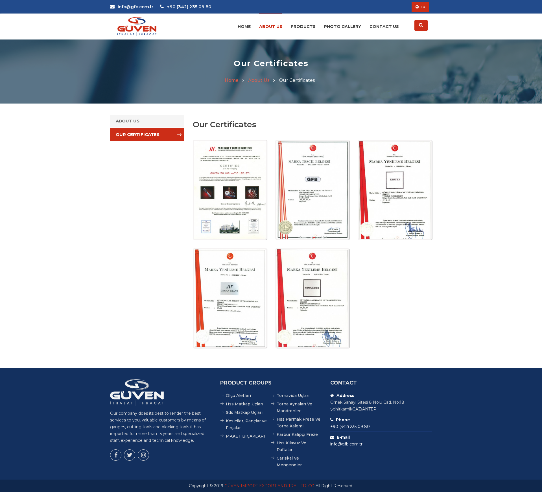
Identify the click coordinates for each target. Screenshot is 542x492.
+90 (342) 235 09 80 (188, 6)
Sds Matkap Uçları (244, 412)
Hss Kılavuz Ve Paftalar (291, 446)
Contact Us (384, 26)
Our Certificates (137, 134)
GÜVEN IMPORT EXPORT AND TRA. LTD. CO (269, 485)
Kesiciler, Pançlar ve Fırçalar (246, 424)
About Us (270, 26)
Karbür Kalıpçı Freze (297, 434)
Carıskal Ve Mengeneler (289, 461)
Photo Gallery (342, 26)
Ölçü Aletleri (238, 395)
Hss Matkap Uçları (244, 404)
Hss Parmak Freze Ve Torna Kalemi (298, 423)
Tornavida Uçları (293, 395)
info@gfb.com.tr (135, 6)
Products (303, 26)
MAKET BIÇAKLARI (245, 436)
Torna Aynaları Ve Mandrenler (294, 407)
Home (244, 26)
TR (422, 7)
